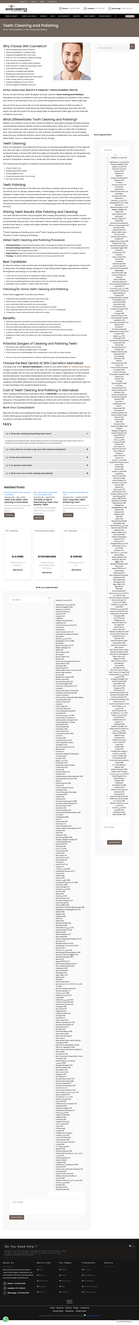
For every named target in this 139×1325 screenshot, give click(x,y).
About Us (60, 1308)
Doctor (33, 2)
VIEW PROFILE (18, 570)
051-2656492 (96, 8)
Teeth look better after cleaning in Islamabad (16, 501)
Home (5, 29)
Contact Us (52, 2)
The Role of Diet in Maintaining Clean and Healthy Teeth (45, 502)
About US (24, 2)
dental (70, 126)
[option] (70, 600)
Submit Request (17, 1217)
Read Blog (9, 515)
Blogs (42, 2)
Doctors (69, 1308)
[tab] (47, 434)
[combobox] (66, 598)
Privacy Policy (58, 1311)
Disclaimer (70, 1311)
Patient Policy (81, 1311)
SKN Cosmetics (49, 310)
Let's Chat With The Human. (124, 1321)
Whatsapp (130, 16)
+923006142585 (71, 8)
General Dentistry (16, 29)
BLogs (76, 1308)
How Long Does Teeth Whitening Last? (74, 501)
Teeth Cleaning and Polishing (35, 29)
